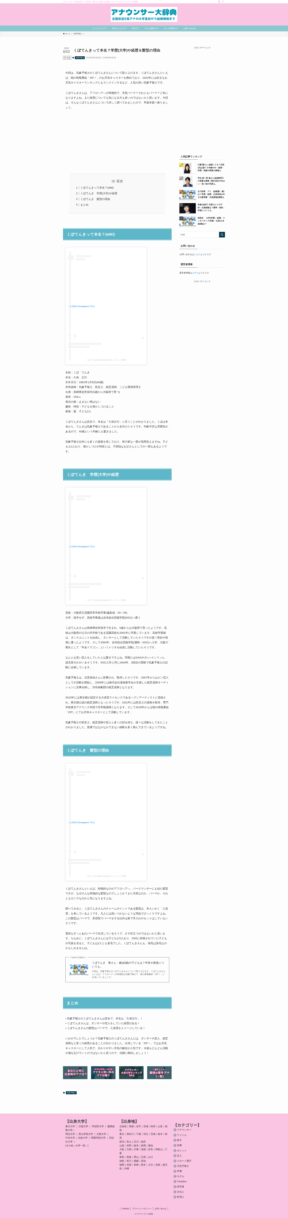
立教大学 (101, 1134)
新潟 (121, 1141)
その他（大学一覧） (77, 1145)
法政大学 (83, 1137)
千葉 (138, 1134)
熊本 (143, 1165)
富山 (129, 1141)
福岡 (121, 1165)
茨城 (153, 1134)
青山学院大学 (86, 1134)
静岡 (143, 1145)
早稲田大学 (98, 1126)
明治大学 (70, 1134)
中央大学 (70, 1137)
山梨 (121, 1145)
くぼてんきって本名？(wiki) (97, 187)
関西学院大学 (98, 1137)
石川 (136, 1141)
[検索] (223, 1)
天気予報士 (80, 58)
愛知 (150, 1145)
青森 (131, 1126)
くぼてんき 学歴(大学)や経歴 (98, 193)
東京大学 (70, 1126)
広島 (143, 1157)
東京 (121, 1134)
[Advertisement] (117, 142)
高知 (143, 1161)
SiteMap (125, 1208)
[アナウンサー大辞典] (144, 14)
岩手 (138, 1126)
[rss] (219, 1)
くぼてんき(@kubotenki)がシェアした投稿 (106, 360)
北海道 (123, 1126)
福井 (143, 1141)
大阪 (121, 1149)
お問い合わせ (160, 1208)
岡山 (136, 1157)
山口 (150, 1157)
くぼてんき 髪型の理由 (95, 199)
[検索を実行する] (222, 235)
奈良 (150, 1149)
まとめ (84, 204)
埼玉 (145, 1134)
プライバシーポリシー (142, 1208)
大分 (150, 1165)
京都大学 (83, 1126)
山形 (160, 1126)
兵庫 (136, 1149)
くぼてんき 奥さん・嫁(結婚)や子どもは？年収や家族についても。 (128, 964)
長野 (129, 1145)
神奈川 (130, 1134)
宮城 (145, 1126)
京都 (129, 1149)
